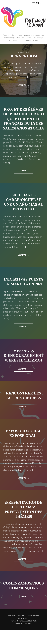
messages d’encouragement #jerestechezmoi (23, 355)
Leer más (23, 86)
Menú (39, 3)
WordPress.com (23, 623)
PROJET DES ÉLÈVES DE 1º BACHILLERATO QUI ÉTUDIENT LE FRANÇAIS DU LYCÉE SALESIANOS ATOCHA (23, 118)
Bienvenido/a (23, 56)
